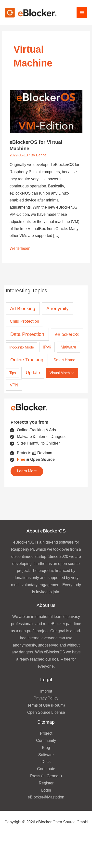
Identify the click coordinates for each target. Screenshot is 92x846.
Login (46, 790)
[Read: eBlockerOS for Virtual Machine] (46, 111)
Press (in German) (46, 776)
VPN (14, 385)
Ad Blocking (22, 308)
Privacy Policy (46, 698)
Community (46, 740)
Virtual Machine (62, 373)
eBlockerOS (67, 334)
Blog (46, 748)
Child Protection (24, 321)
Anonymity (57, 308)
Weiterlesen (20, 249)
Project (46, 733)
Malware (68, 347)
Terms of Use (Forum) (46, 705)
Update (33, 372)
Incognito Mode (21, 347)
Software (46, 755)
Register (46, 783)
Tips (12, 373)
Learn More (27, 471)
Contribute (46, 769)
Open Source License (46, 712)
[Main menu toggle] (82, 12)
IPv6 (47, 347)
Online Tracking (26, 359)
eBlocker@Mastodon (46, 797)
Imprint (46, 691)
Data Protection (27, 334)
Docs (46, 762)
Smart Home (64, 360)
